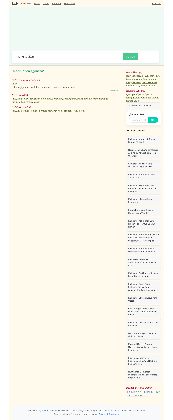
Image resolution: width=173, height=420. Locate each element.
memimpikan (18, 102)
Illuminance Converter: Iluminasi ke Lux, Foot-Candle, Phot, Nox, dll (143, 374)
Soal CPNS (69, 3)
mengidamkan (84, 98)
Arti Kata (156, 3)
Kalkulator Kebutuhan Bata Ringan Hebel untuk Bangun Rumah (141, 224)
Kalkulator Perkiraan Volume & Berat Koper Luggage (143, 274)
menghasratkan (101, 98)
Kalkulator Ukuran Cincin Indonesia (140, 200)
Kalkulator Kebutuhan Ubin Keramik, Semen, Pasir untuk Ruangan (142, 188)
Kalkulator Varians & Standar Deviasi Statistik (142, 140)
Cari (153, 120)
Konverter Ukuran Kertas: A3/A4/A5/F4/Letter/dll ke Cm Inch (142, 262)
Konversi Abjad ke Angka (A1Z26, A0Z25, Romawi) (140, 165)
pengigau (58, 110)
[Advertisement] (85, 30)
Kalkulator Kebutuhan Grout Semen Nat (141, 176)
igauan (34, 110)
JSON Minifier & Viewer (139, 105)
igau (14, 98)
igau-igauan (23, 110)
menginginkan (33, 102)
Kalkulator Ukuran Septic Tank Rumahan (143, 324)
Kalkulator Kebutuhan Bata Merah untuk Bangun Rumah (142, 250)
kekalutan (57, 98)
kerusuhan (35, 98)
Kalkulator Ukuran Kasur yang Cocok (142, 299)
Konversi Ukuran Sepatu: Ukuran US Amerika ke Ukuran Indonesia (143, 347)
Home (37, 3)
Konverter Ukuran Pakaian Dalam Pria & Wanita (141, 211)
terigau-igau (79, 110)
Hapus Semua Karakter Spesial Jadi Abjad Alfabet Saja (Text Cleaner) (143, 153)
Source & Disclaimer (109, 414)
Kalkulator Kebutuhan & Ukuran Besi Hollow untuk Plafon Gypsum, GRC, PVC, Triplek (143, 237)
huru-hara (46, 98)
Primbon (56, 3)
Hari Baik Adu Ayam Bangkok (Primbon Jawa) (142, 335)
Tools (46, 3)
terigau (67, 110)
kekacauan (22, 98)
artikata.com (47, 410)
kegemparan (69, 98)
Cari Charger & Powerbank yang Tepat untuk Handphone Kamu (142, 311)
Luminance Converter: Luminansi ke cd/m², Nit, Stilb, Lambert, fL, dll (142, 361)
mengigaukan (45, 110)
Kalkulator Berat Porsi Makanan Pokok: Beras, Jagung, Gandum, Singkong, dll (143, 287)
